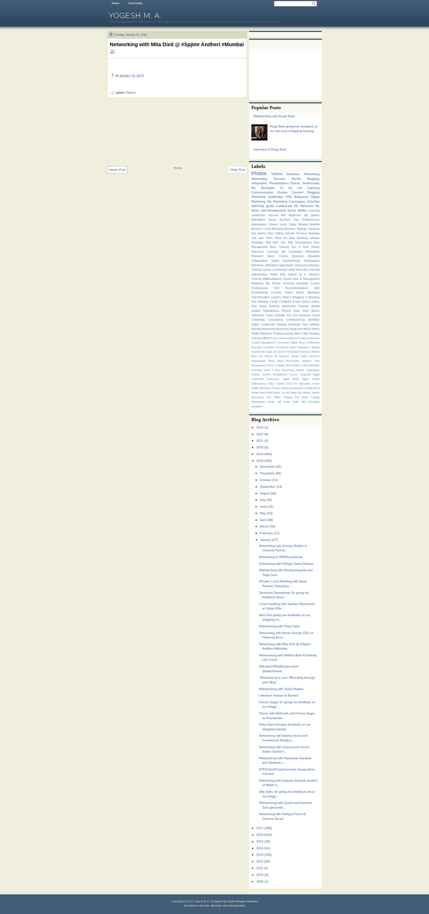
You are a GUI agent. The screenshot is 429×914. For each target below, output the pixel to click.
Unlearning (301, 265)
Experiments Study (261, 351)
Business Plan (289, 219)
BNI (283, 215)
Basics (273, 219)
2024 (259, 427)
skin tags (204, 905)
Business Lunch (261, 228)
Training (280, 365)
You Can (292, 315)
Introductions (312, 260)
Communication (262, 192)
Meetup (315, 238)
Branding (277, 228)
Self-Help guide (262, 206)
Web (283, 274)
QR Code (283, 401)
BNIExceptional (272, 278)
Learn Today (288, 224)
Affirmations (258, 219)
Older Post (237, 170)
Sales (296, 310)
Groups (276, 388)
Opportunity (286, 265)
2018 (259, 460)
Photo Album (276, 361)
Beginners (295, 215)
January (265, 540)
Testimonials (311, 183)
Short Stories (311, 310)
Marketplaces (271, 310)
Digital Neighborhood (286, 260)
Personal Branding (308, 233)
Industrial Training (303, 388)
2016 (259, 835)
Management (311, 278)
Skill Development (299, 242)
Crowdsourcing (295, 319)
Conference (313, 338)
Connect (297, 192)
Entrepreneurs (311, 219)
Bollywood (301, 197)
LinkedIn (315, 351)
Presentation (292, 361)
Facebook (294, 324)
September (267, 486)
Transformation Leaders (266, 297)
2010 (259, 874)
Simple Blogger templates (242, 901)
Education (256, 347)
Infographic (259, 183)
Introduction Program (295, 306)
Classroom (135, 3)
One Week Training (307, 397)
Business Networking (303, 174)
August (265, 493)
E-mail (297, 301)
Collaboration (259, 260)
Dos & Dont (300, 247)
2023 (259, 434)
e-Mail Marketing (310, 365)
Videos (276, 174)
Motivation (272, 265)
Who (303, 401)
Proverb (286, 310)
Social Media (296, 210)
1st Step (289, 238)
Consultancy (275, 319)
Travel (269, 315)
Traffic (295, 401)
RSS (277, 288)
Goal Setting (275, 233)
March (264, 526)
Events (295, 183)
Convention (283, 342)
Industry (256, 328)
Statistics (307, 361)
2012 (259, 861)
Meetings (302, 238)
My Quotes (312, 215)
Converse (314, 228)
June (263, 506)
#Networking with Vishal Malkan (281, 689)
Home (115, 3)
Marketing (257, 283)
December (267, 466)
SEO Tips (279, 242)
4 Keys (276, 370)
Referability (313, 251)
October (265, 480)
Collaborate (284, 206)
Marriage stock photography (228, 905)
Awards (300, 370)
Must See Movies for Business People (275, 356)
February (266, 533)
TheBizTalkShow (261, 333)
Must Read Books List (272, 392)
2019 (259, 454)
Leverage (272, 251)
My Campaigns (292, 251)
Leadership (258, 215)
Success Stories (287, 178)
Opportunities (258, 361)
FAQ (289, 197)
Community (279, 269)
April (263, 520)
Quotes (282, 192)
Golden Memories (261, 388)
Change (255, 374)
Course (287, 278)
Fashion (280, 383)
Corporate (305, 374)
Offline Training (283, 397)
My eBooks (304, 392)
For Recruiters (302, 383)
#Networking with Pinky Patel (279, 626)
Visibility (280, 315)
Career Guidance (288, 338)
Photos (131, 92)
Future (316, 383)
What (278, 238)
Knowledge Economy (297, 351)
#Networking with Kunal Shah (274, 116)
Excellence (269, 347)
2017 (259, 828)
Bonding (263, 301)
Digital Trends (311, 379)
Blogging (313, 178)
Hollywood (286, 388)
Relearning (268, 328)
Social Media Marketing (302, 292)
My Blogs (291, 392)
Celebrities (275, 197)
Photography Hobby (263, 401)
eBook (266, 338)
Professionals (259, 288)
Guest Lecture (311, 301)
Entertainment (258, 383)
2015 (259, 841)
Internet (289, 233)
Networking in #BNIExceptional (280, 557)
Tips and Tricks (262, 238)
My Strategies (263, 188)
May (263, 513)
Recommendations (296, 288)
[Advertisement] (177, 131)
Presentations (279, 183)
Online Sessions (310, 356)
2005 (259, 881)
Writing (296, 365)
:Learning (314, 210)
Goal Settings (311, 324)
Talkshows (257, 315)
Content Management (263, 342)
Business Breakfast (306, 256)
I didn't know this (297, 269)
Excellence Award (287, 347)
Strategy (303, 224)
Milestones (258, 265)
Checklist (313, 201)
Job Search (279, 351)
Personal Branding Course (301, 283)
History (315, 247)
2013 (259, 854)
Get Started (258, 233)
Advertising (288, 370)
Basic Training (279, 247)
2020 (259, 447)
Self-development (273, 210)
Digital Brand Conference (305, 342)
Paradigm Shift (261, 242)
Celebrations (313, 370)
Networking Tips (261, 397)
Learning (313, 188)
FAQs (271, 383)
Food (289, 383)
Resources (282, 328)
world (267, 370)
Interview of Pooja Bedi (270, 149)
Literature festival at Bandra (278, 695)
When (289, 365)
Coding (302, 338)
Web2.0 (287, 297)
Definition (314, 319)
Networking (259, 178)
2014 (259, 848)
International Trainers (264, 224)
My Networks (303, 206)
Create (273, 301)
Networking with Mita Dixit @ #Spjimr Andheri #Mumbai (177, 44)
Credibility (285, 301)
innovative (256, 370)
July (262, 500)
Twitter (274, 274)
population (256, 406)
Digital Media (291, 379)
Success (273, 215)
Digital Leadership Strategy (269, 324)
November (267, 473)
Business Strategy (295, 228)
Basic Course (278, 256)
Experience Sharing (309, 347)
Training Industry (283, 333)
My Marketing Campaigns (286, 201)
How (254, 306)
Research (257, 256)
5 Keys (274, 338)
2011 (259, 868)
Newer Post (117, 170)
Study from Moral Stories (305, 328)
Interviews (257, 251)
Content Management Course (279, 374)
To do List (291, 188)
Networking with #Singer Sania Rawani (286, 563)
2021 (259, 440)
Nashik (316, 392)
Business (305, 315)
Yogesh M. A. (135, 15)
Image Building (269, 306)
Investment (191, 905)
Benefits (315, 224)
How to (297, 278)
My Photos (273, 283)
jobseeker (314, 401)
